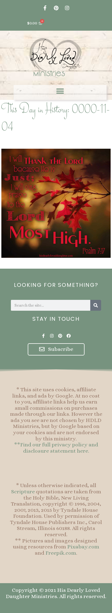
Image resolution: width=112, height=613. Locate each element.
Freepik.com (60, 553)
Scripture (23, 491)
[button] (60, 91)
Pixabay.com (83, 547)
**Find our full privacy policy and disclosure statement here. (56, 448)
